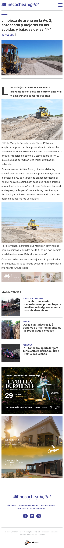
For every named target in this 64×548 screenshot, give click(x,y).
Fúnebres (11, 505)
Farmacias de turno (28, 505)
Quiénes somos (47, 505)
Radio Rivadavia (37, 509)
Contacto (22, 509)
